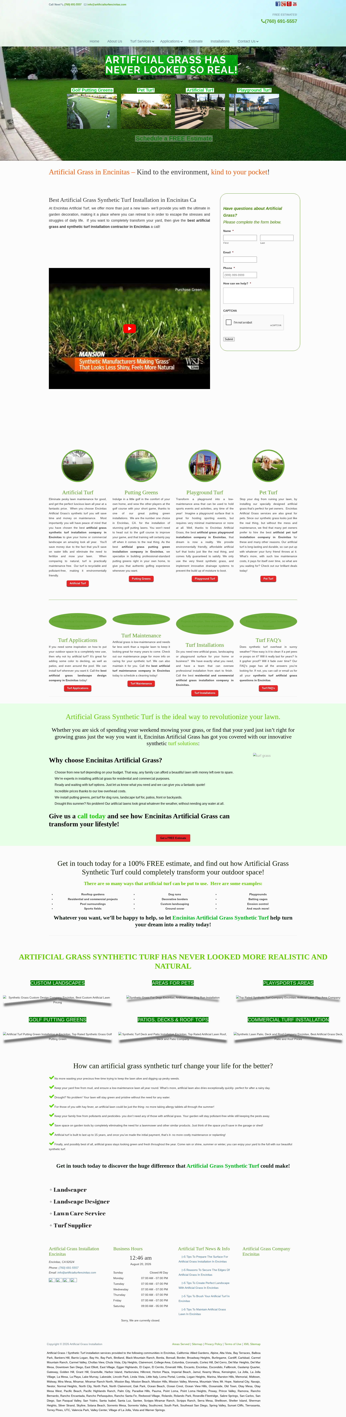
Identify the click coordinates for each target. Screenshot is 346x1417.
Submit (229, 339)
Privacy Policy (213, 1344)
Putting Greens (141, 492)
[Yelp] (289, 5)
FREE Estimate (174, 152)
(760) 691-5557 (72, 4)
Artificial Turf (77, 492)
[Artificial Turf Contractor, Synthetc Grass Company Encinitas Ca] (78, 621)
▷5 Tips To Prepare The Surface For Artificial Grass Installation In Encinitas (203, 1259)
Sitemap (197, 1344)
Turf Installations (205, 645)
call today (91, 816)
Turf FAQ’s (268, 640)
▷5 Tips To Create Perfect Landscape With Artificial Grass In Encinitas (204, 1285)
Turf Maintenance (141, 635)
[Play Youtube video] (129, 328)
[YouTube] (294, 5)
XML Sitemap (252, 1344)
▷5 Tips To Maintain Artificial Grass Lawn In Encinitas (202, 1312)
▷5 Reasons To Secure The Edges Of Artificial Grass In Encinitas (204, 1272)
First (225, 243)
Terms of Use (232, 1344)
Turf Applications (77, 640)
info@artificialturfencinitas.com (106, 4)
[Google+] (283, 5)
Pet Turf (268, 492)
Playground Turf (204, 492)
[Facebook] (278, 5)
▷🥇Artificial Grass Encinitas (173, 17)
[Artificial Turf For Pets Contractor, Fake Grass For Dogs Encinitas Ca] (268, 466)
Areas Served (180, 1344)
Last (262, 243)
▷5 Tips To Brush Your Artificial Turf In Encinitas (204, 1299)
